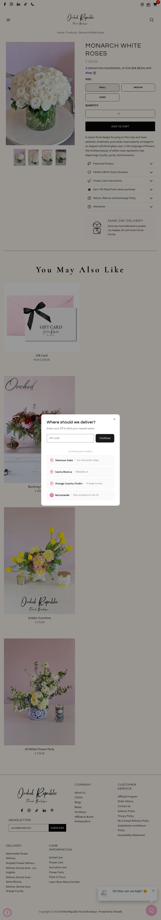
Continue (105, 438)
